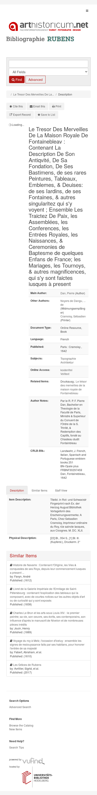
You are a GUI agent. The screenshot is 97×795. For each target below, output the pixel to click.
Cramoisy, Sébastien (73, 316)
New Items (15, 729)
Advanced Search (20, 707)
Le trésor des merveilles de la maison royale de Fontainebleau (73, 387)
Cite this (18, 106)
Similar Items (39, 490)
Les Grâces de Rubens (27, 665)
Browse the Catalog (21, 725)
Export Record (22, 114)
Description (17, 490)
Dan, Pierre (67, 293)
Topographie (68, 358)
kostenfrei (66, 370)
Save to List (48, 114)
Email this (39, 106)
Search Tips (16, 747)
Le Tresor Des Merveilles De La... (33, 94)
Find (18, 79)
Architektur (67, 362)
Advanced (35, 79)
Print (58, 106)
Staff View (61, 490)
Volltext (64, 374)
